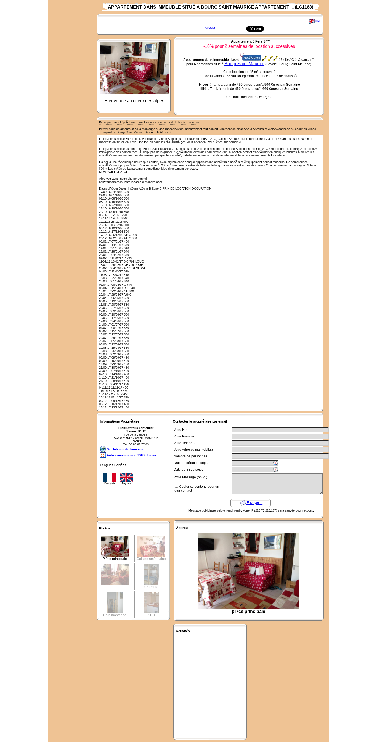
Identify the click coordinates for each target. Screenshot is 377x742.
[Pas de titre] (115, 565)
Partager (209, 27)
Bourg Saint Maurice (244, 63)
